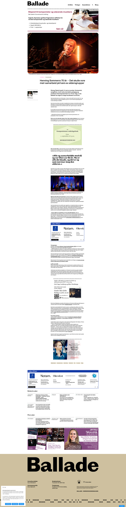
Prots (74, 362)
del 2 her (70, 330)
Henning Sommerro (60, 362)
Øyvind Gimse (66, 362)
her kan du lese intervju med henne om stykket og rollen (67, 260)
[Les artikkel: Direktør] (81, 232)
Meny (96, 5)
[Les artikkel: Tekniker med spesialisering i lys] (83, 379)
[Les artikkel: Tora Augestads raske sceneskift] (39, 406)
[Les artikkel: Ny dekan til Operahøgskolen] (87, 421)
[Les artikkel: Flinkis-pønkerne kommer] (63, 421)
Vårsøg (82, 362)
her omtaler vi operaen (67, 317)
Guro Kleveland (32, 482)
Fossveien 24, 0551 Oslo (58, 482)
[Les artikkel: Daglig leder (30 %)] (95, 379)
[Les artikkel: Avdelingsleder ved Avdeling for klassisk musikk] (57, 232)
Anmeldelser (86, 5)
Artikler (70, 5)
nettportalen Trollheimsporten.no (73, 217)
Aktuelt (42, 77)
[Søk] (92, 4)
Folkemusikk (48, 77)
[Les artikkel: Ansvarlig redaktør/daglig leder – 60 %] (71, 379)
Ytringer (77, 5)
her (66, 330)
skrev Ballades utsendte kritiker (61, 311)
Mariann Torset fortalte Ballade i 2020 (68, 246)
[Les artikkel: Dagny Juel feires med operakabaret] (63, 397)
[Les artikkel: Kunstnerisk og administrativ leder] (69, 232)
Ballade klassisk (68, 304)
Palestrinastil (71, 362)
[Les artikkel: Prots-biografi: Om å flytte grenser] (87, 397)
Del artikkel (35, 91)
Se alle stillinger (55, 239)
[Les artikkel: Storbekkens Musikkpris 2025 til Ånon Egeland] (39, 421)
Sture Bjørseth (31, 486)
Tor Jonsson (78, 362)
